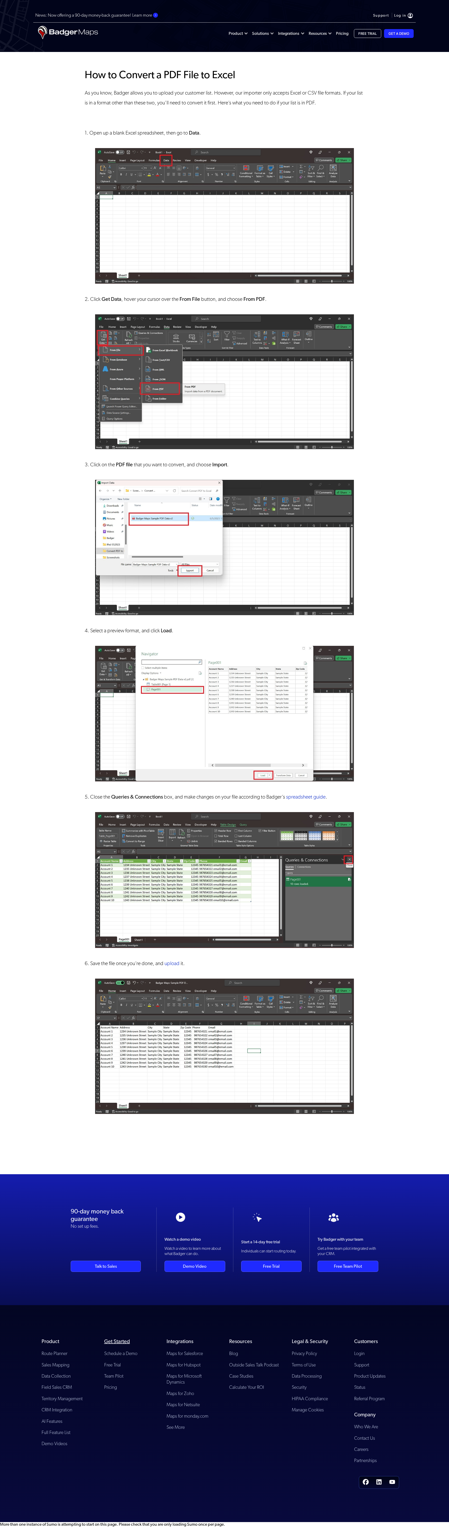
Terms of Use (304, 1364)
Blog (233, 1353)
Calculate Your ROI (246, 1387)
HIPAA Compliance (310, 1398)
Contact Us (364, 1438)
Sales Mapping (55, 1364)
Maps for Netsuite (183, 1404)
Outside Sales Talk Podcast (254, 1364)
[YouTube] (392, 1482)
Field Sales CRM (57, 1387)
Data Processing (307, 1376)
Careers (361, 1449)
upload (172, 963)
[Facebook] (366, 1482)
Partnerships (365, 1460)
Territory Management (62, 1398)
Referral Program (369, 1398)
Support (361, 1364)
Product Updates (370, 1376)
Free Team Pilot (348, 1266)
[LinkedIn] (379, 1482)
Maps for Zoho (180, 1393)
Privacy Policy (304, 1353)
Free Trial (271, 1266)
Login (359, 1353)
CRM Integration (57, 1409)
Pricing (110, 1387)
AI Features (52, 1421)
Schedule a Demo (120, 1353)
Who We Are (366, 1426)
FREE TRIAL (367, 33)
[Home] (67, 33)
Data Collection (56, 1376)
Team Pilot (113, 1376)
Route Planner (54, 1353)
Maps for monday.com (187, 1416)
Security (299, 1387)
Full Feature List (56, 1432)
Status (359, 1387)
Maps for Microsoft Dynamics (184, 1379)
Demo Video (195, 1266)
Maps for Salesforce (185, 1353)
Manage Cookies (308, 1409)
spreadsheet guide (306, 797)
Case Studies (241, 1376)
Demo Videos (54, 1443)
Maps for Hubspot (184, 1364)
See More (176, 1427)
